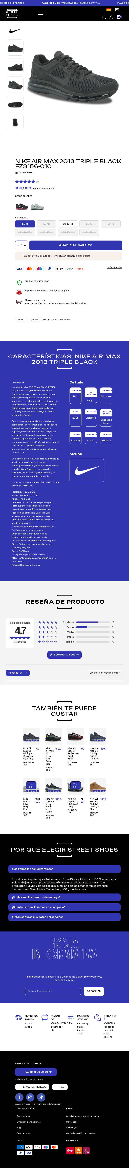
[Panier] (118, 17)
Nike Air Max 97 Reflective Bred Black (73, 753)
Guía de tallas (114, 267)
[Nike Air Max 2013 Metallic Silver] (37, 206)
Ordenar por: (96, 672)
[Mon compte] (111, 17)
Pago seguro (23, 1116)
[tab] (64, 869)
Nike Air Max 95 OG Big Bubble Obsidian (94, 753)
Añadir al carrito (75, 245)
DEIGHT (58, 1104)
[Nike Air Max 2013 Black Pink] (22, 206)
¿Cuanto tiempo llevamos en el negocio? (38, 907)
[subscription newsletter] (117, 10)
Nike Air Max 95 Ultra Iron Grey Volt (50, 756)
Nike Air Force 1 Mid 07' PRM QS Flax (94, 804)
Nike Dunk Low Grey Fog (26, 804)
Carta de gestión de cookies (80, 1133)
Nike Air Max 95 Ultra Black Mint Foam (50, 805)
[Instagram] (30, 1097)
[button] (104, 17)
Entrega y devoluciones (29, 1122)
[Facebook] (19, 1097)
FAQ (19, 1127)
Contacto (71, 1122)
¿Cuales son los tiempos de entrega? (36, 897)
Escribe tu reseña (66, 654)
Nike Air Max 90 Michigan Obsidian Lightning (28, 753)
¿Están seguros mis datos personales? (37, 917)
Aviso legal (71, 1127)
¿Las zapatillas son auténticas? (32, 869)
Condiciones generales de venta (82, 1116)
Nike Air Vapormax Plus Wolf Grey (73, 803)
